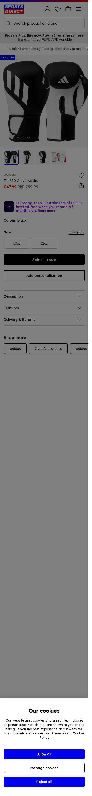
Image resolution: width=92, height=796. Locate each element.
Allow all (44, 754)
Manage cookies (44, 768)
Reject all (44, 782)
